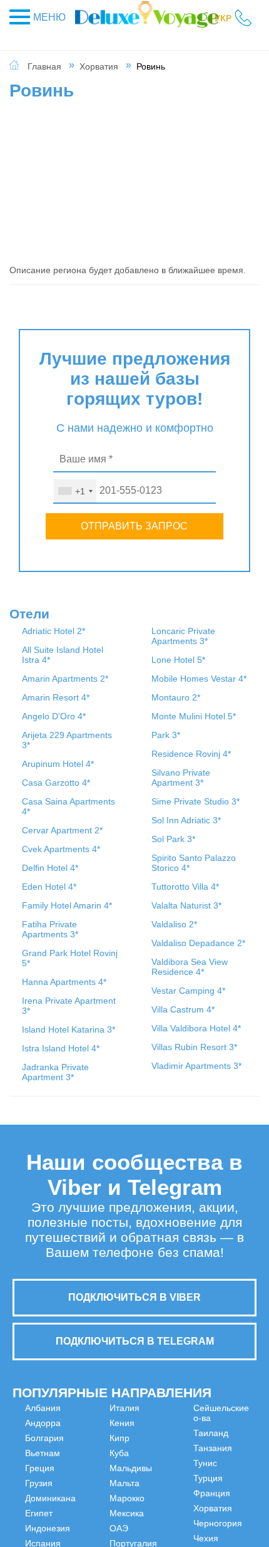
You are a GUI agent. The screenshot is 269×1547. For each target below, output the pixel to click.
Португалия (175, 1461)
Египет (39, 1521)
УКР (223, 18)
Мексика (168, 1430)
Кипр (98, 1476)
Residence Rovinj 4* (129, 1071)
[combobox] (75, 491)
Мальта (103, 1521)
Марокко (168, 1415)
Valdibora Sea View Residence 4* (221, 910)
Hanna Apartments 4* (131, 729)
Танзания (170, 1516)
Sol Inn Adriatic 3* (215, 704)
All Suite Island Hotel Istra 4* (45, 670)
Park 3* (122, 1047)
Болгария (44, 1445)
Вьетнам (42, 1461)
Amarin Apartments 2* (45, 709)
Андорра (43, 1430)
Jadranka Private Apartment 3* (134, 854)
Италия (103, 1445)
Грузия (39, 1491)
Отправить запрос (134, 526)
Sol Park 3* (216, 727)
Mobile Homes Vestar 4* (126, 971)
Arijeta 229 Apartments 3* (45, 805)
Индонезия (110, 1415)
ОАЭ (160, 1445)
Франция (233, 1445)
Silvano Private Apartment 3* (220, 641)
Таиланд (168, 1501)
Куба (98, 1491)
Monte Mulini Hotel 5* (133, 1023)
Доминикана (50, 1506)
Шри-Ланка (227, 1511)
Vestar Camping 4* (218, 944)
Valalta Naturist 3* (215, 819)
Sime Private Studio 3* (220, 675)
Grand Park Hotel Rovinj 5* (132, 690)
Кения (100, 1461)
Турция (229, 1430)
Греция (39, 1476)
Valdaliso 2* (217, 843)
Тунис (226, 1415)
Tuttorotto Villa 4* (214, 790)
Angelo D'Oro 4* (39, 771)
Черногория (239, 1476)
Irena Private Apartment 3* (134, 763)
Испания (106, 1430)
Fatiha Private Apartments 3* (131, 646)
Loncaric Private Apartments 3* (131, 898)
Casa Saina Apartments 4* (45, 902)
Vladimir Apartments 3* (217, 1075)
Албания (43, 1415)
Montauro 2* (132, 999)
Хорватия (98, 66)
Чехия (227, 1491)
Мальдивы (109, 1506)
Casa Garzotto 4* (44, 868)
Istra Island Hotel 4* (130, 820)
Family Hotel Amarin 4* (46, 1061)
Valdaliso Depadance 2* (217, 872)
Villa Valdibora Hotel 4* (213, 1007)
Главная (44, 66)
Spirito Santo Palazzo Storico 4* (220, 756)
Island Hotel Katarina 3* (131, 791)
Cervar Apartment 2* (48, 935)
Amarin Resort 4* (40, 742)
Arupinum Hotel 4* (41, 839)
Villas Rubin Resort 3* (218, 1041)
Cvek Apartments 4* (45, 969)
